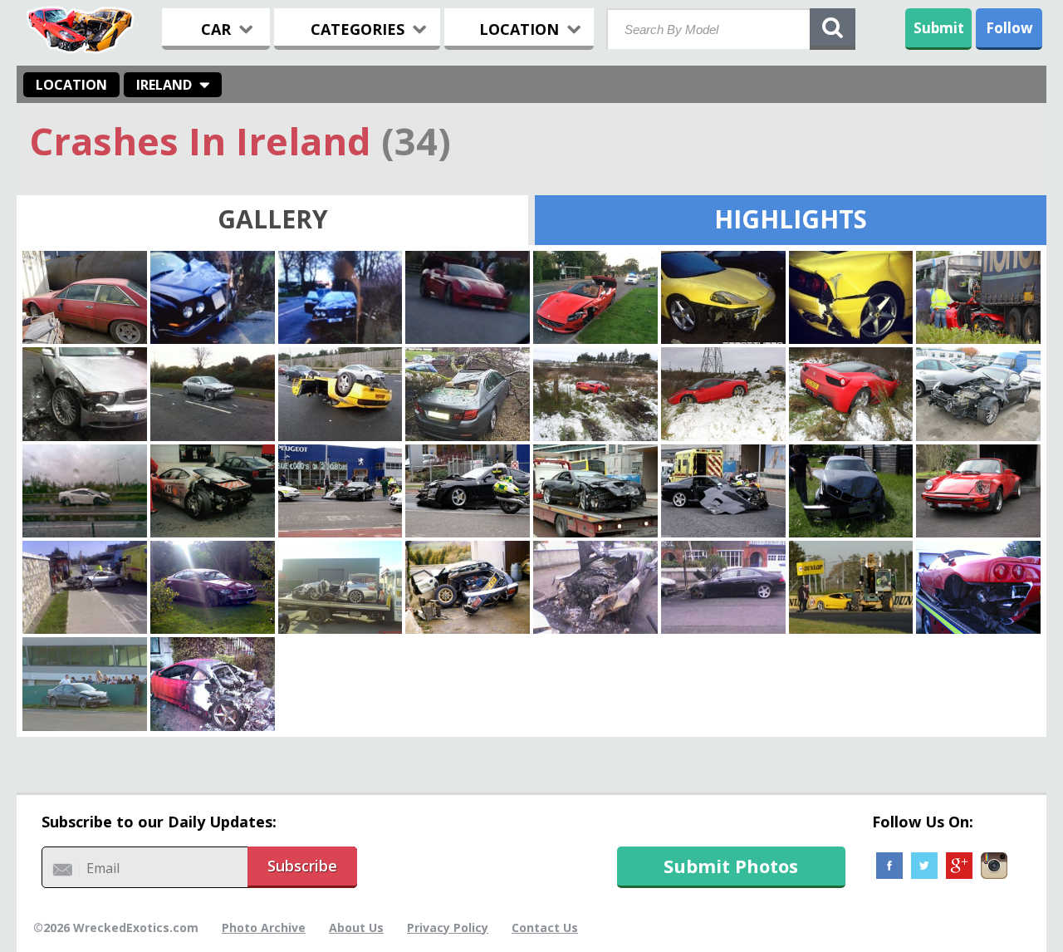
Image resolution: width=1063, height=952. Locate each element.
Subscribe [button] (302, 866)
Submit (939, 27)
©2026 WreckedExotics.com (115, 927)
